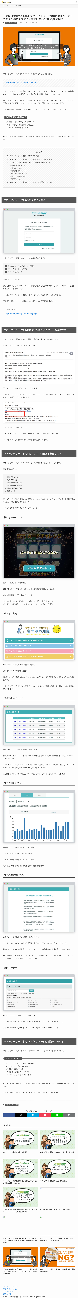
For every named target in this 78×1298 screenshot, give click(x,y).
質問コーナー (17, 179)
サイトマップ (8, 1291)
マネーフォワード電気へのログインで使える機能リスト (30, 162)
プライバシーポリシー (11, 1289)
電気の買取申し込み (19, 176)
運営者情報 (7, 1294)
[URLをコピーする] (69, 1115)
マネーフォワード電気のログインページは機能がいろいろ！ (32, 182)
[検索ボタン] (76, 2)
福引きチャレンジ (19, 165)
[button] (9, 1115)
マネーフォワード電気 (11, 22)
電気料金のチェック (19, 171)
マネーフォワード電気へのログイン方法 (24, 156)
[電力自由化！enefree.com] (7, 2)
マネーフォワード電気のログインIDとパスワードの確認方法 (32, 159)
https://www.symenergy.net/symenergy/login (21, 82)
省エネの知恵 (17, 168)
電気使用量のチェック (20, 173)
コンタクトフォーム (10, 1286)
